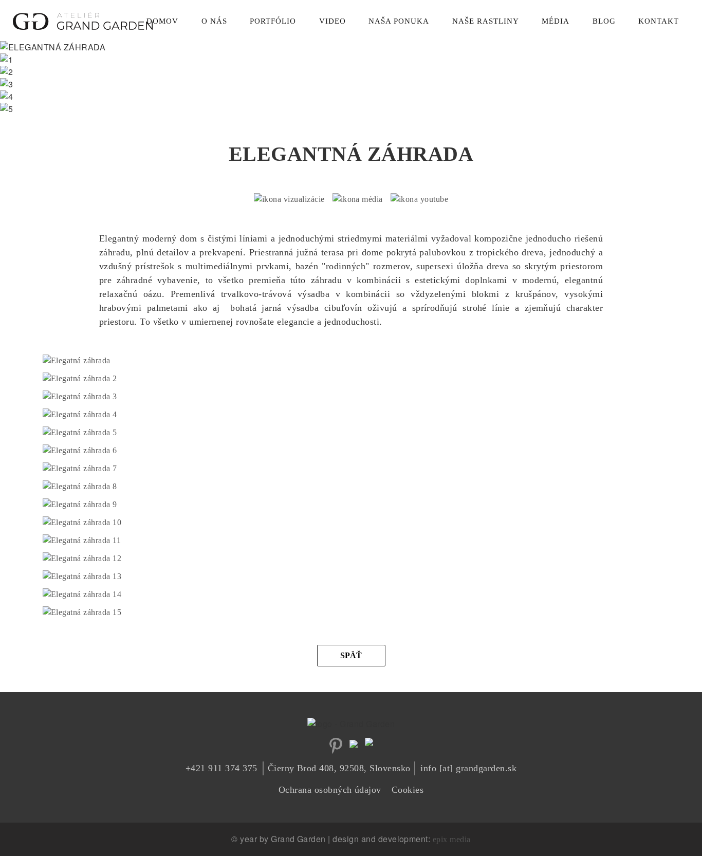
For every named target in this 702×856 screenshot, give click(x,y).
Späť (351, 655)
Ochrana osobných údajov (330, 790)
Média (555, 21)
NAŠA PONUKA (398, 21)
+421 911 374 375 (221, 768)
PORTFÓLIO (273, 21)
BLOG (604, 21)
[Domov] (83, 18)
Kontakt (658, 21)
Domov (162, 21)
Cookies (407, 790)
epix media (452, 839)
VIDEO (332, 21)
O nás (214, 21)
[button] (76, 361)
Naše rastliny (485, 21)
